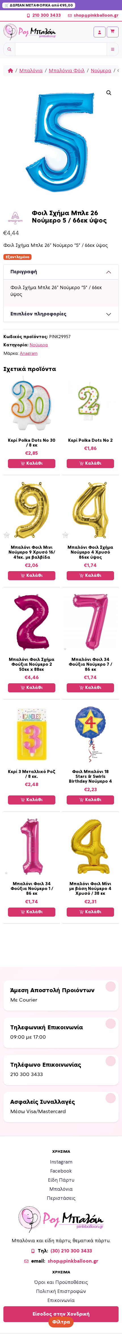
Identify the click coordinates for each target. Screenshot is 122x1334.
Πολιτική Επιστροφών (61, 1291)
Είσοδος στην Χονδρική (61, 1314)
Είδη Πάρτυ (61, 1180)
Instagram (61, 1162)
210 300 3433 (46, 15)
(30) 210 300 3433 (71, 1251)
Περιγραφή (23, 272)
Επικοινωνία (61, 1300)
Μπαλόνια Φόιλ (67, 71)
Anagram (28, 353)
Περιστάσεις (61, 1198)
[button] (109, 93)
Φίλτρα (61, 1322)
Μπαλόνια (31, 71)
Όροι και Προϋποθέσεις (61, 1282)
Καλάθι (34, 463)
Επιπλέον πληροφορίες (38, 314)
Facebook (61, 1171)
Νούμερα (101, 71)
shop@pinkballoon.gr (96, 15)
